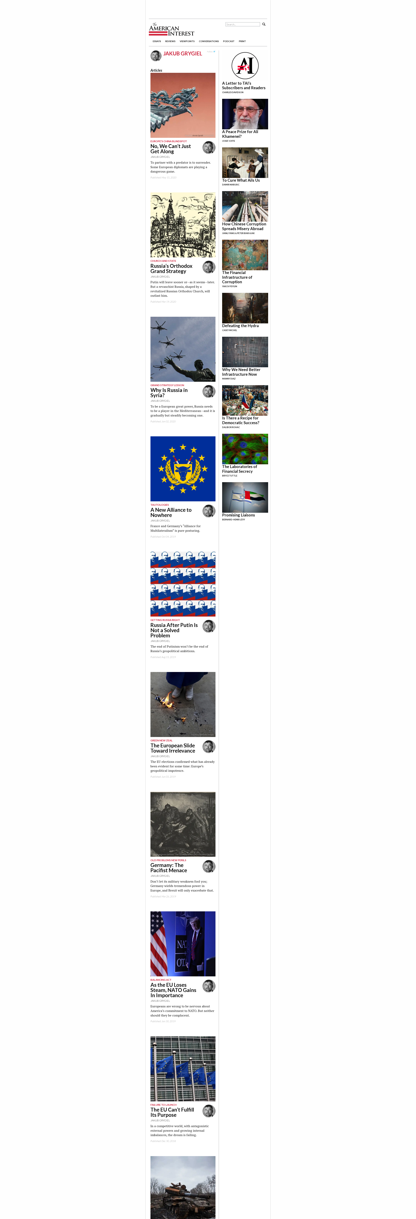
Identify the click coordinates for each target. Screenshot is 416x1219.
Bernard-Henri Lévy (233, 519)
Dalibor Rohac (231, 427)
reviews (170, 41)
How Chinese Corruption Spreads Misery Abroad (244, 226)
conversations (209, 41)
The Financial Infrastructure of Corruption (237, 277)
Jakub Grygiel (160, 156)
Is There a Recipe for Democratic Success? (240, 420)
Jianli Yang (228, 233)
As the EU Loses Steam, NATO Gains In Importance (173, 990)
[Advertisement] (208, 8)
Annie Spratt (198, 135)
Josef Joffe (228, 141)
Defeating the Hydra (240, 325)
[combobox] (243, 24)
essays (157, 41)
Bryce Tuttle (229, 475)
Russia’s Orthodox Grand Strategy (171, 268)
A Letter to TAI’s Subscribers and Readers (244, 85)
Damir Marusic (230, 184)
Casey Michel (229, 330)
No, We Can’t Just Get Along (170, 148)
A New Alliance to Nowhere (171, 512)
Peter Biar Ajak (246, 233)
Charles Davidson (232, 92)
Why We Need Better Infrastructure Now (241, 372)
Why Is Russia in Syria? (169, 392)
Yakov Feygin (229, 286)
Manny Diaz (229, 378)
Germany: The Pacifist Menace (168, 867)
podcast (228, 41)
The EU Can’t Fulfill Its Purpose (172, 1112)
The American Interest (171, 29)
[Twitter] (214, 51)
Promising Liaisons (238, 515)
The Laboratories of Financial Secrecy (239, 469)
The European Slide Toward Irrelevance (172, 748)
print (242, 41)
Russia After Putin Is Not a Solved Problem (174, 630)
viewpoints (187, 41)
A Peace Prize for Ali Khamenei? (240, 134)
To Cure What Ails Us (241, 180)
